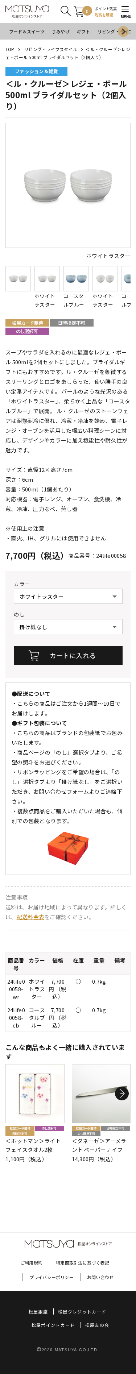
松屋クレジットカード (82, 1311)
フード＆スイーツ (27, 31)
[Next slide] (123, 31)
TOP (10, 49)
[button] (122, 1094)
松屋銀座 (38, 1311)
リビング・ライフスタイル (50, 49)
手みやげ (61, 31)
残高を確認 (104, 14)
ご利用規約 (31, 1262)
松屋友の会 (97, 1325)
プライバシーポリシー (51, 1277)
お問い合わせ (100, 1277)
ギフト (83, 31)
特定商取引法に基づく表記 (82, 1262)
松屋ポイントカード (53, 1325)
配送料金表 (31, 917)
